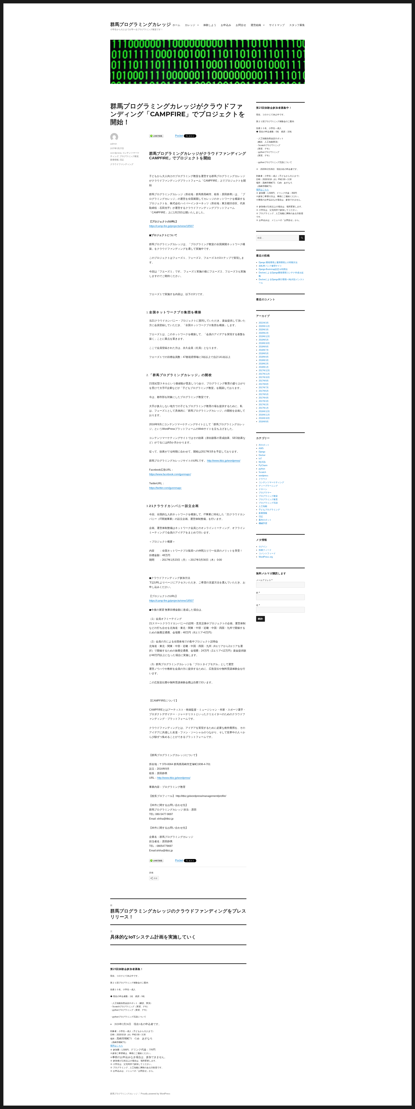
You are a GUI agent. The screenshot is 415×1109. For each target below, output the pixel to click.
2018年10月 (264, 343)
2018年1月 (264, 367)
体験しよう (209, 25)
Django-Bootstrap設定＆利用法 (273, 269)
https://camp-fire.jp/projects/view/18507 (171, 226)
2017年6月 (264, 391)
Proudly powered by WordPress (155, 1093)
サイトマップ (277, 25)
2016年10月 (264, 418)
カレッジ (190, 25)
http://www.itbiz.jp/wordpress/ (223, 460)
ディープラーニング (268, 486)
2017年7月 (264, 387)
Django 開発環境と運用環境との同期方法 (278, 262)
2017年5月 (264, 394)
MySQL (262, 462)
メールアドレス (264, 580)
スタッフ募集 (297, 25)
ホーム (176, 25)
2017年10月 (264, 377)
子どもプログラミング (269, 509)
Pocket (179, 135)
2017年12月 (264, 370)
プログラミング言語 (268, 503)
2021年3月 (264, 323)
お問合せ (241, 25)
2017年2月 (264, 404)
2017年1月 (264, 408)
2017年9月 (264, 380)
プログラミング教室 (129, 156)
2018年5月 (264, 353)
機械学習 (263, 523)
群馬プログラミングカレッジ (140, 24)
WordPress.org (266, 557)
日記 (122, 159)
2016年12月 (264, 411)
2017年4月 (264, 397)
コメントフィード (267, 553)
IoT (260, 458)
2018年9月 (264, 346)
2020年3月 (264, 329)
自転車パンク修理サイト (270, 266)
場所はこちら (116, 1045)
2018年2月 (264, 363)
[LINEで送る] (156, 136)
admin (113, 143)
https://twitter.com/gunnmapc (165, 488)
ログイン (263, 546)
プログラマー (265, 492)
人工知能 (263, 506)
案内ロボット (265, 520)
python (262, 469)
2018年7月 (264, 350)
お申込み (226, 25)
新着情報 (114, 159)
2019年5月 (264, 340)
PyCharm (263, 465)
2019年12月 (264, 336)
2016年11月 (264, 415)
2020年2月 (264, 333)
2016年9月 (264, 421)
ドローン (263, 489)
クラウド (263, 479)
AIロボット (264, 445)
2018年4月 (264, 357)
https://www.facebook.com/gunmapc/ (170, 474)
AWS (261, 448)
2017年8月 (264, 384)
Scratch (262, 472)
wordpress (115, 153)
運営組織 (256, 25)
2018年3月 (264, 360)
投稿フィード (265, 550)
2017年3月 (264, 401)
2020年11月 (264, 326)
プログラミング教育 (268, 499)
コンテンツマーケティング (271, 482)
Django (262, 452)
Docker (262, 455)
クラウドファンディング (121, 164)
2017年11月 (264, 374)
